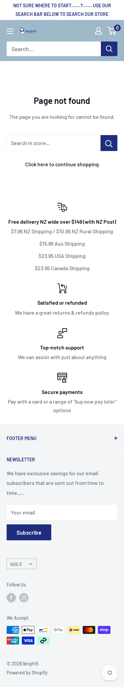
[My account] (98, 31)
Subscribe (29, 532)
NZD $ (16, 564)
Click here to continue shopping (62, 164)
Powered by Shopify (27, 672)
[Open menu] (10, 31)
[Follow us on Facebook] (11, 597)
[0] (112, 31)
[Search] (109, 48)
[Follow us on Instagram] (23, 597)
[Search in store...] (109, 143)
